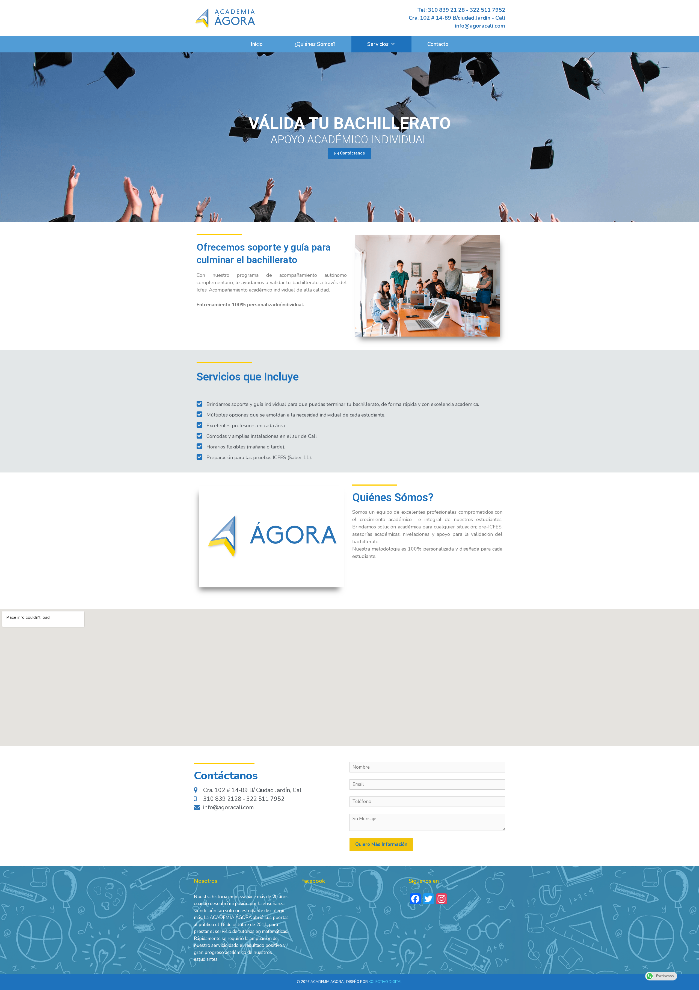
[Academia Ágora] (225, 17)
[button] (349, 153)
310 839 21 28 (446, 10)
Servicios (378, 44)
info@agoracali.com (480, 25)
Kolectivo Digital (385, 981)
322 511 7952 (487, 10)
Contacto (437, 44)
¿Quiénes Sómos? (315, 44)
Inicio (257, 44)
